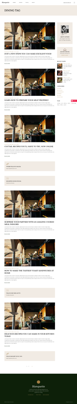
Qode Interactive (10, 402)
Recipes (59, 95)
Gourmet (59, 93)
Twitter (38, 395)
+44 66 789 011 (67, 2)
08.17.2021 (16, 220)
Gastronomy (60, 92)
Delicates (8, 220)
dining (58, 104)
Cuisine (59, 88)
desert (69, 103)
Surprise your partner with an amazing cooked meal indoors (29, 223)
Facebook (31, 395)
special (65, 104)
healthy (61, 104)
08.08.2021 (16, 332)
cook (62, 103)
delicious (65, 103)
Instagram (46, 395)
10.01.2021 (16, 51)
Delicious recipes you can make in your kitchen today (29, 335)
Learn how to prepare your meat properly (26, 100)
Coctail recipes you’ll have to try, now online (28, 146)
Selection (8, 51)
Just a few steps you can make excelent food (27, 54)
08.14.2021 (16, 268)
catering (58, 103)
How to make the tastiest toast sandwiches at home (29, 271)
